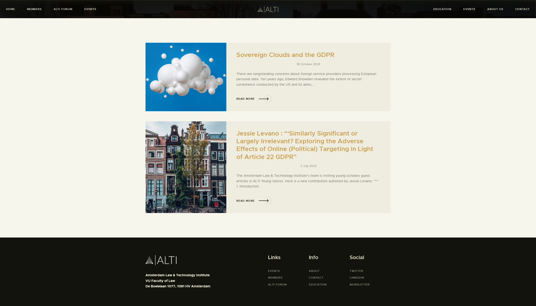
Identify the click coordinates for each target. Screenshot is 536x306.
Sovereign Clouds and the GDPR (285, 55)
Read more (245, 99)
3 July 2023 (308, 166)
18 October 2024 (308, 64)
